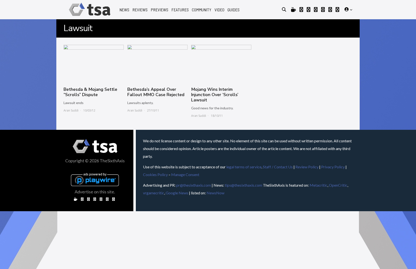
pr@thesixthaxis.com (193, 185)
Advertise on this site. (95, 191)
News (124, 10)
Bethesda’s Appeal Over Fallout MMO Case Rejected (155, 92)
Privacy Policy (333, 166)
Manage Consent (185, 174)
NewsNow (215, 192)
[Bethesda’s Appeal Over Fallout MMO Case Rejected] (157, 63)
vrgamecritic (153, 192)
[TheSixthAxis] (90, 17)
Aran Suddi (71, 110)
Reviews (140, 10)
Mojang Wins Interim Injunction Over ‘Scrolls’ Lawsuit (214, 94)
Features (180, 10)
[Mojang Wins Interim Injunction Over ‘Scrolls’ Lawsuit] (221, 63)
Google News (177, 192)
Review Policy (306, 166)
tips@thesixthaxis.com (243, 185)
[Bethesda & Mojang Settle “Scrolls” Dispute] (94, 63)
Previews (159, 10)
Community (201, 10)
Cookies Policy (155, 174)
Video (219, 10)
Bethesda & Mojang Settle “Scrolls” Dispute (90, 92)
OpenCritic (338, 185)
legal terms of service (243, 166)
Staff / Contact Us (278, 166)
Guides (234, 10)
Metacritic (318, 185)
